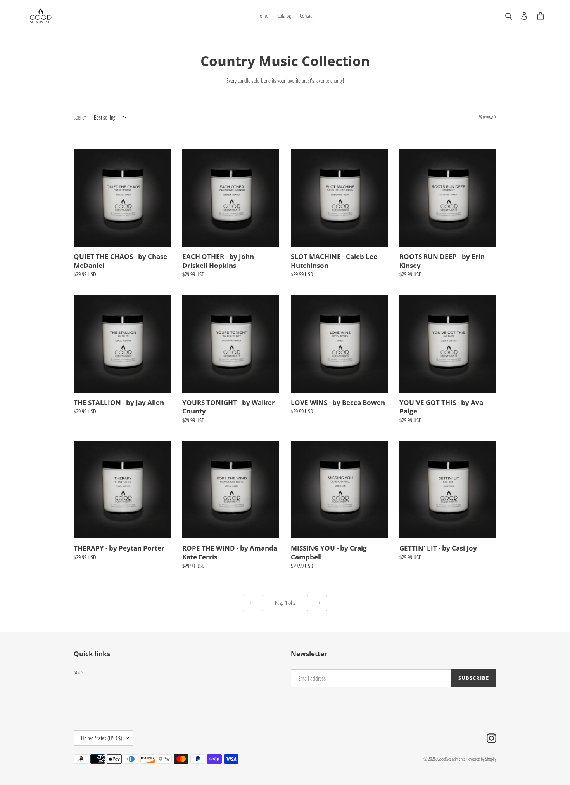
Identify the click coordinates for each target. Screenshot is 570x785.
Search (80, 672)
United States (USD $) (101, 738)
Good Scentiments (451, 758)
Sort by (80, 118)
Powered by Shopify (481, 758)
